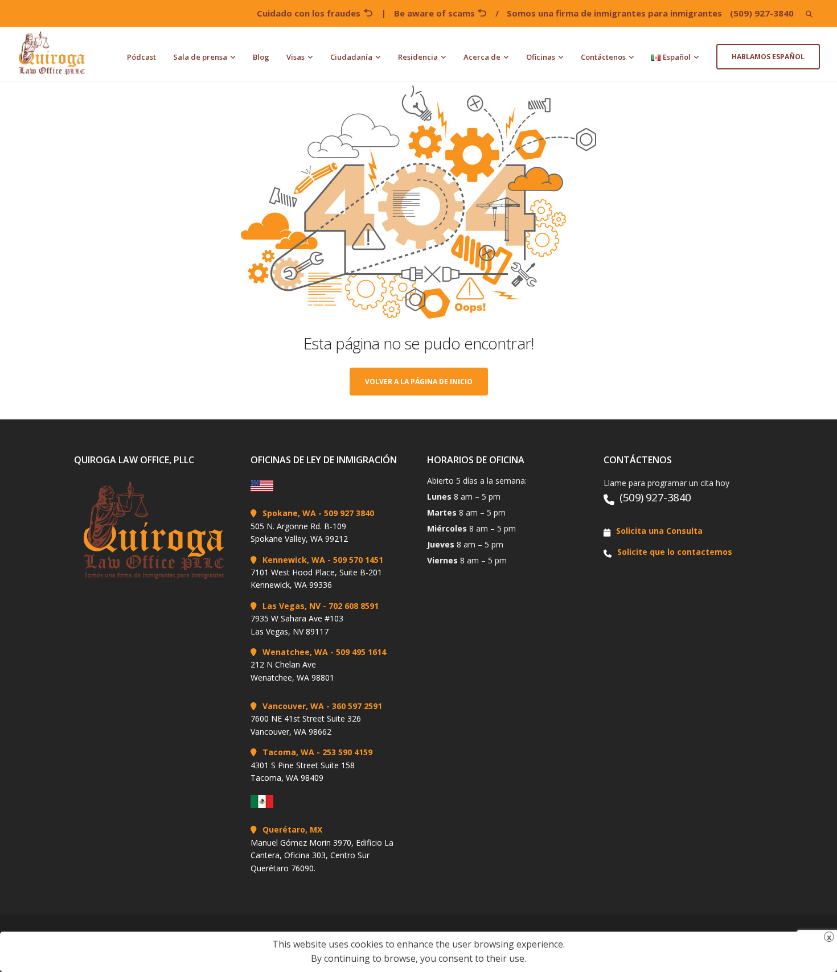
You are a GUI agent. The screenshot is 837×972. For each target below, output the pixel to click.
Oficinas (540, 57)
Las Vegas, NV (291, 605)
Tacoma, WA (288, 752)
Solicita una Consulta (659, 530)
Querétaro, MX (292, 829)
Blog (261, 57)
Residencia (418, 57)
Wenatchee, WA (295, 651)
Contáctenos (603, 57)
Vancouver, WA (293, 706)
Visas (295, 57)
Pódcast (141, 57)
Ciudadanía (351, 57)
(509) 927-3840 (762, 13)
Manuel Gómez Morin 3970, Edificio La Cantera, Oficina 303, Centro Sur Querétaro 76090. (322, 855)
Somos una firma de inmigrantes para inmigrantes (614, 13)
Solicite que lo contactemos (674, 551)
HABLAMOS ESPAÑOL (768, 56)
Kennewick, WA (293, 559)
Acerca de (481, 57)
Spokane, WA (289, 513)
